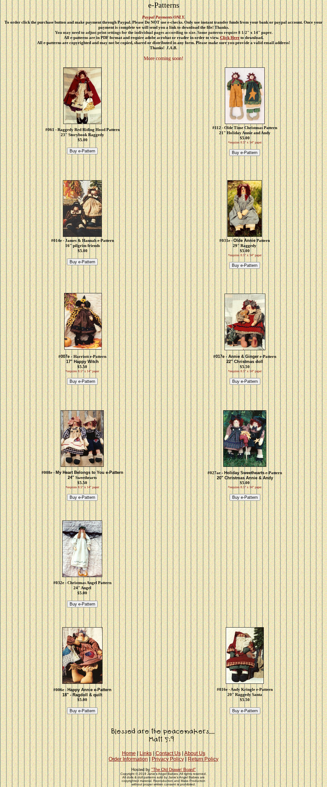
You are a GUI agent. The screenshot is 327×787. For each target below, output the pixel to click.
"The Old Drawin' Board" (173, 769)
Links (146, 753)
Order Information (128, 759)
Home (129, 753)
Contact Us (168, 753)
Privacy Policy (168, 759)
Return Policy (203, 759)
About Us (194, 753)
